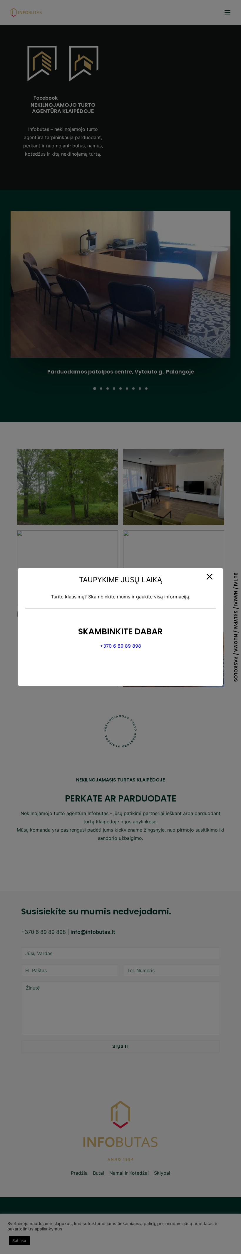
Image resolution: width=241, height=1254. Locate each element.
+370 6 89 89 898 (120, 646)
